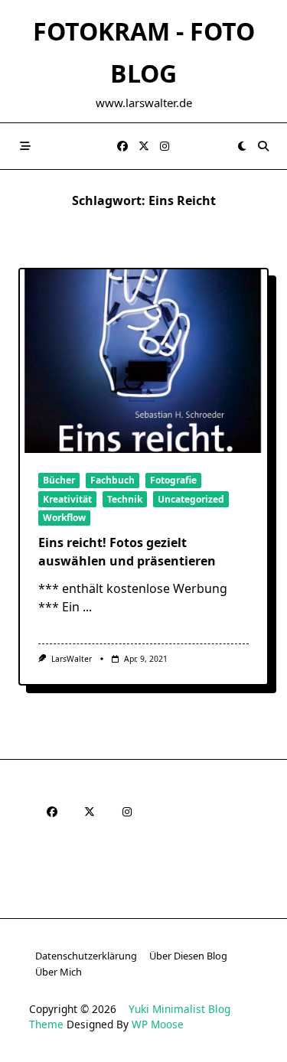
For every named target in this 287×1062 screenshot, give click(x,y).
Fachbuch (112, 480)
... (87, 606)
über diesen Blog (188, 956)
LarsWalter (71, 658)
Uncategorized (191, 499)
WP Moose (158, 1024)
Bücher (59, 480)
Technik (124, 499)
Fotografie (173, 480)
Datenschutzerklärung (86, 956)
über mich (58, 972)
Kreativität (67, 499)
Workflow (64, 517)
